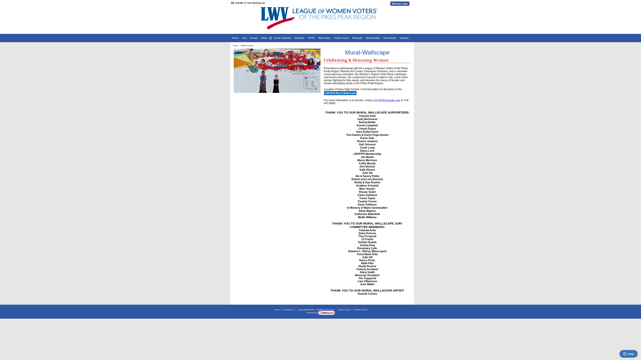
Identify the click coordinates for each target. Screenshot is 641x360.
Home (235, 37)
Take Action (324, 37)
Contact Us (288, 309)
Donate (254, 37)
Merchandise (373, 37)
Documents (389, 37)
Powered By (312, 313)
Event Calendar (282, 37)
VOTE (311, 37)
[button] (265, 38)
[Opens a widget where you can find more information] (628, 354)
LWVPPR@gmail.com (387, 100)
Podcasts (357, 37)
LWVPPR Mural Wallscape (340, 93)
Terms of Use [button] (344, 309)
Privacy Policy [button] (360, 309)
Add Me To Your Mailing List (250, 3)
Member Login (400, 3)
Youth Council (341, 37)
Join (244, 37)
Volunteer (299, 37)
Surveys (404, 37)
